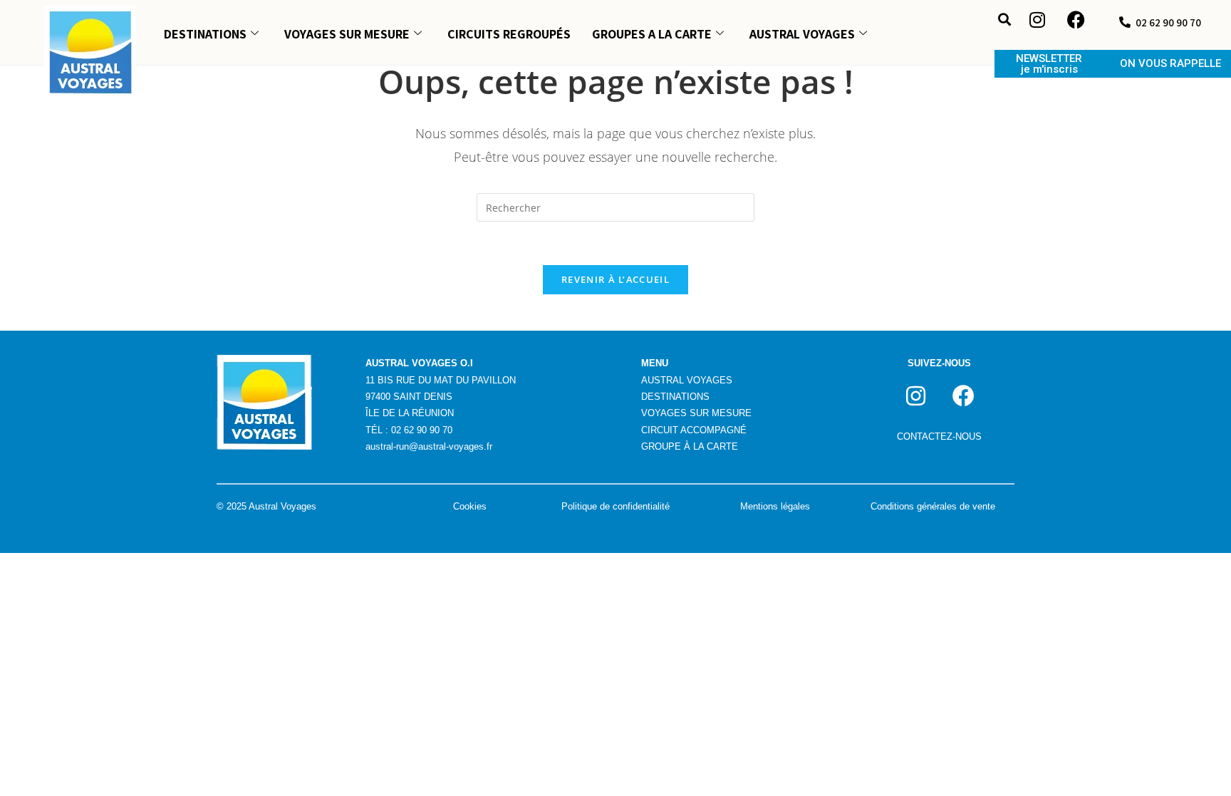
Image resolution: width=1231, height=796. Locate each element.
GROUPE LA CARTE (689, 446)
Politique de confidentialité (615, 506)
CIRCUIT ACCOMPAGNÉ (694, 430)
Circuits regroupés (509, 34)
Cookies (470, 506)
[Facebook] (1076, 20)
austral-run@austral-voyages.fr (428, 446)
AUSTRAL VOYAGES (802, 34)
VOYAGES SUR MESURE (347, 34)
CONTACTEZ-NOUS (939, 436)
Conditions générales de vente (933, 506)
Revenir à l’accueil (615, 279)
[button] (1005, 19)
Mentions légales (775, 506)
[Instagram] (1037, 20)
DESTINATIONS (205, 34)
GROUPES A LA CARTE (652, 34)
